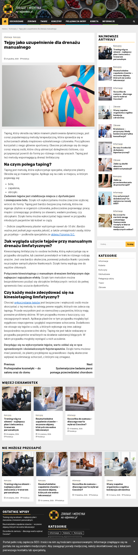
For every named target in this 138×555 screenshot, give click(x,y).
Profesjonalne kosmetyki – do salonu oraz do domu (22, 368)
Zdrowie (31, 21)
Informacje (108, 21)
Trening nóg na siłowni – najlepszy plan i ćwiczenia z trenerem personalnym (14, 424)
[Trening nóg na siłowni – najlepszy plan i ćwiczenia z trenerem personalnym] (16, 399)
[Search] (134, 21)
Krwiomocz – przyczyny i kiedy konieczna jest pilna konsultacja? (123, 133)
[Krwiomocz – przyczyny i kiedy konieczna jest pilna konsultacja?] (105, 131)
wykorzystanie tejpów (27, 302)
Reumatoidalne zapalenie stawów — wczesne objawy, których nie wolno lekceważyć (47, 424)
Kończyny (56, 21)
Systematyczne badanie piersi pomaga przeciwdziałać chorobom (71, 368)
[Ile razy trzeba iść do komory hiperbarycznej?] (105, 148)
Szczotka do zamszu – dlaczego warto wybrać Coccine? (79, 422)
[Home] (5, 22)
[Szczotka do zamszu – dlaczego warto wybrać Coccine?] (79, 399)
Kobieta (94, 21)
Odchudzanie (16, 21)
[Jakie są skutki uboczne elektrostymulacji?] (105, 164)
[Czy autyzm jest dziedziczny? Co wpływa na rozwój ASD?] (105, 198)
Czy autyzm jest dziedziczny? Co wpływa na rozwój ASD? (122, 200)
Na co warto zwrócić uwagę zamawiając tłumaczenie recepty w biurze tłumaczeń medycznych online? (123, 222)
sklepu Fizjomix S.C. (63, 234)
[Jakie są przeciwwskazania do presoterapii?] (105, 181)
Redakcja (25, 59)
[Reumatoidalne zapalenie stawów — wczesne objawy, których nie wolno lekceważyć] (48, 399)
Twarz (43, 21)
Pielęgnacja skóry (76, 21)
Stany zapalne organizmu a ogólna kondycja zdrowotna (118, 487)
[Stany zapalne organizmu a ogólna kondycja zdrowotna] (105, 112)
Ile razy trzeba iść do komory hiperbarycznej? (122, 150)
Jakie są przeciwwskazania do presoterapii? (122, 182)
